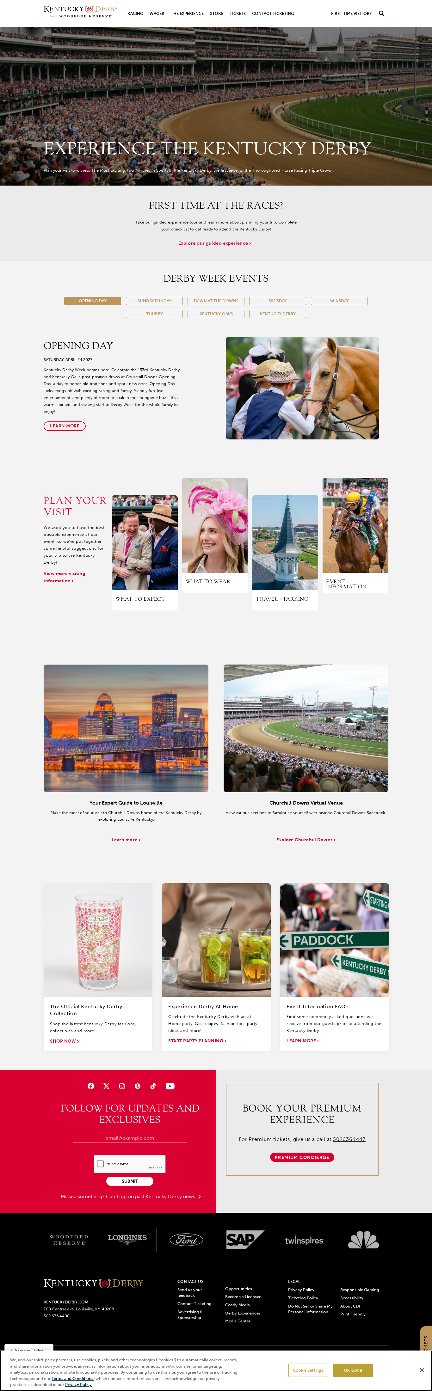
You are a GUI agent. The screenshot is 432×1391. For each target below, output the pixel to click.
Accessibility (351, 1298)
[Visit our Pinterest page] (137, 1086)
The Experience (187, 13)
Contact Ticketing (273, 13)
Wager (157, 13)
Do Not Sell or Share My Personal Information (310, 1309)
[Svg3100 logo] (364, 1239)
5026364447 (349, 1139)
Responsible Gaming (359, 1289)
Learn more (64, 426)
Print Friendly (353, 1314)
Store (216, 13)
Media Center (237, 1321)
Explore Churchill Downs (305, 840)
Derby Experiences (243, 1313)
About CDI (350, 1306)
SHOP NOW (63, 1041)
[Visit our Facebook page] (90, 1086)
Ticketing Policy (303, 1298)
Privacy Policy (301, 1289)
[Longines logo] (128, 1239)
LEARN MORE (302, 1041)
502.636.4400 (57, 1316)
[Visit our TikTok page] (153, 1086)
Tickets (238, 13)
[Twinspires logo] (305, 1239)
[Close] (422, 1370)
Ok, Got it (353, 1370)
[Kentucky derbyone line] (93, 1284)
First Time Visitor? (351, 13)
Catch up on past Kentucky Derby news (151, 1196)
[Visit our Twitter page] (106, 1086)
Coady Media (237, 1304)
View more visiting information (64, 577)
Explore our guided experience (214, 243)
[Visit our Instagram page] (122, 1086)
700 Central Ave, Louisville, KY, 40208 (79, 1309)
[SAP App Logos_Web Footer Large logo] (246, 1239)
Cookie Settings (308, 1370)
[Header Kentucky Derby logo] (81, 13)
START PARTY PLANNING (196, 1041)
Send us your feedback (189, 1292)
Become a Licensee (243, 1296)
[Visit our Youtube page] (168, 1086)
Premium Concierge (302, 1157)
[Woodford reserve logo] (68, 1239)
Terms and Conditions (73, 1378)
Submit (130, 1181)
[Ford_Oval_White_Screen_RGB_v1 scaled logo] (186, 1239)
